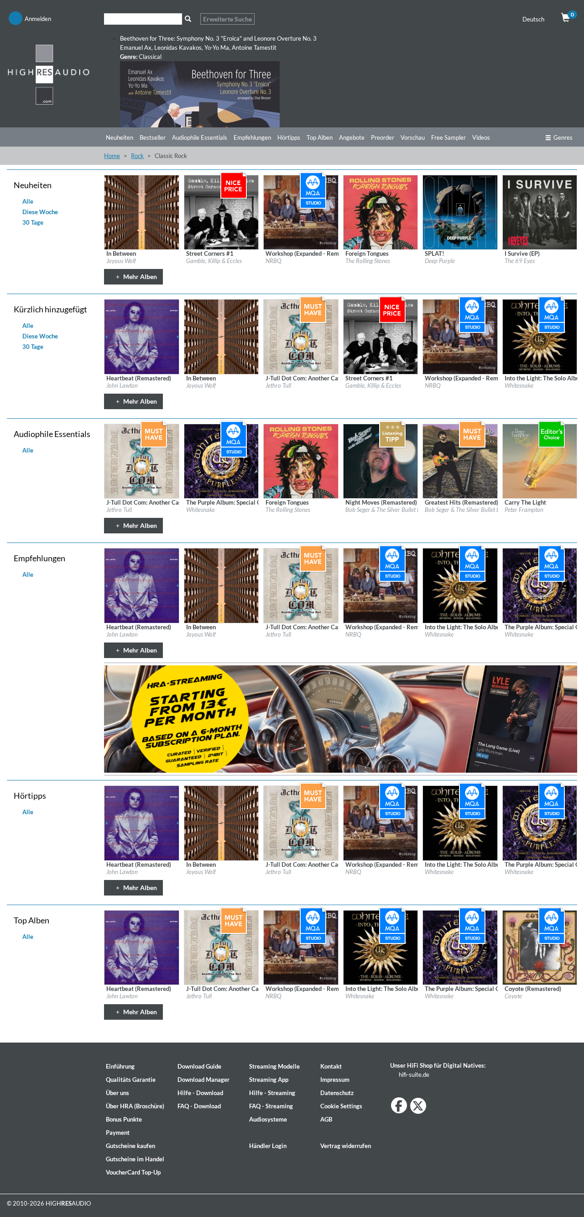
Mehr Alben (139, 276)
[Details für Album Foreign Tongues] (380, 212)
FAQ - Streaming (271, 1106)
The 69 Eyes (520, 260)
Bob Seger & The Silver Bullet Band (387, 509)
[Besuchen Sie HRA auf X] (418, 1106)
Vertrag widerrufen (345, 1145)
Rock (137, 155)
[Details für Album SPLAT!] (459, 212)
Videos (481, 137)
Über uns (117, 1092)
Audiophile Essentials (199, 137)
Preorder (382, 137)
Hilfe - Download (200, 1092)
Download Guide (199, 1066)
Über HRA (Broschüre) (135, 1106)
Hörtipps (288, 137)
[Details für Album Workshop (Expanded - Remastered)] (300, 212)
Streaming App (268, 1079)
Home (112, 155)
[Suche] (187, 19)
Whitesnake (519, 385)
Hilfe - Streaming (272, 1092)
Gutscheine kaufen (130, 1145)
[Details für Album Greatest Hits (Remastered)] (459, 460)
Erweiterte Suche (227, 19)
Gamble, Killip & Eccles (214, 260)
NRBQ (274, 260)
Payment (118, 1132)
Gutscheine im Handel (135, 1159)
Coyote (513, 996)
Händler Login (268, 1145)
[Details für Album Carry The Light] (539, 460)
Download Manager (203, 1079)
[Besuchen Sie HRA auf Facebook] (399, 1105)
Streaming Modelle (274, 1066)
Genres (563, 137)
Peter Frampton (524, 509)
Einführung (120, 1066)
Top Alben (320, 137)
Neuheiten (119, 137)
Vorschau (413, 137)
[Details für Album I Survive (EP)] (539, 212)
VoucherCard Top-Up (133, 1172)
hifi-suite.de (413, 1074)
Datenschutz (337, 1092)
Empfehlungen (252, 137)
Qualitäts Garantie (131, 1079)
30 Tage (32, 222)
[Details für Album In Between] (141, 212)
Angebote (352, 137)
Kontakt (331, 1066)
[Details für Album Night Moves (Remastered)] (380, 460)
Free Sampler (448, 137)
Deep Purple (440, 260)
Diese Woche (39, 212)
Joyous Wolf (121, 260)
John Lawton (122, 385)
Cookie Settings (341, 1106)
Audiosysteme (268, 1119)
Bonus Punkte (124, 1119)
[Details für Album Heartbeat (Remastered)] (141, 336)
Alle (27, 201)
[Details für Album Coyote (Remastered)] (539, 946)
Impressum (334, 1079)
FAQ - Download (199, 1106)
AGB (326, 1119)
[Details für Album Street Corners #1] (221, 212)
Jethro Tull (278, 385)
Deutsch (534, 19)
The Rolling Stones (367, 260)
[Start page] (48, 74)
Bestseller (153, 137)
